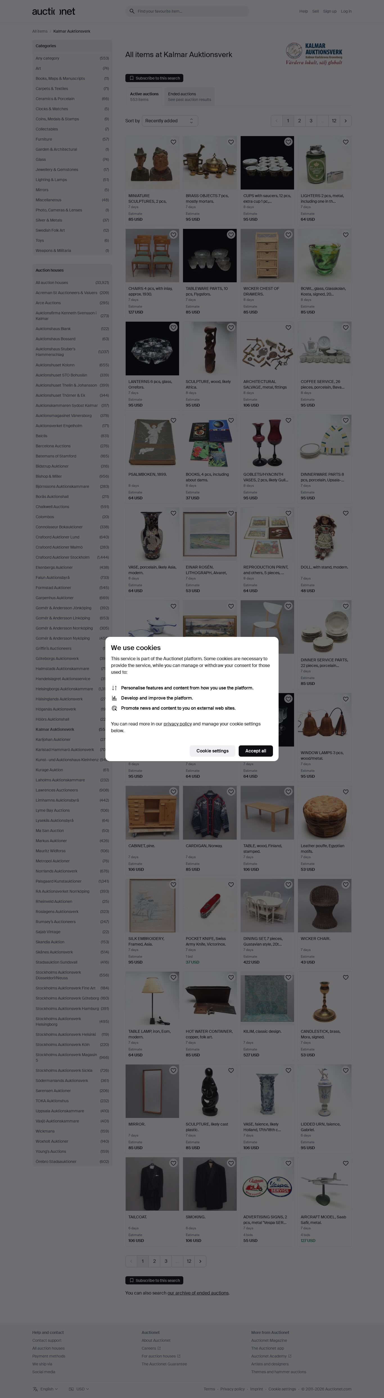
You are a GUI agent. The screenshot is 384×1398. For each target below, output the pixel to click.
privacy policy (178, 724)
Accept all (255, 751)
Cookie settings (212, 751)
